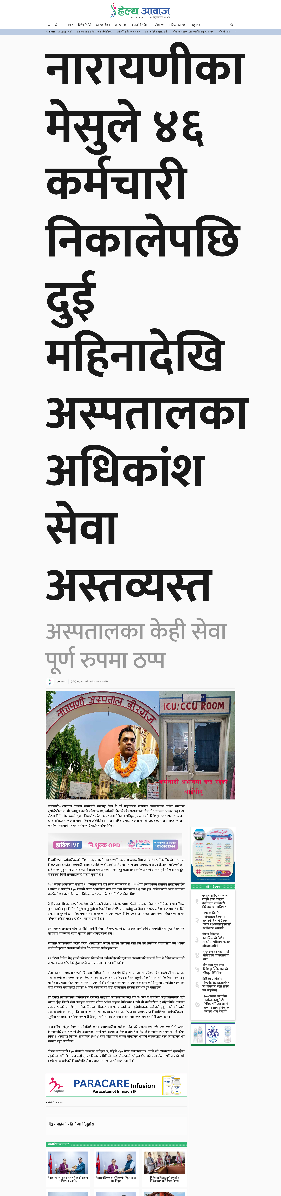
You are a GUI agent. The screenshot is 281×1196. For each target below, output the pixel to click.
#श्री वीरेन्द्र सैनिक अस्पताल (128, 32)
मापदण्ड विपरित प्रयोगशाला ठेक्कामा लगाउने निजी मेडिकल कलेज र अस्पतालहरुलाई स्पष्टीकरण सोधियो (217, 920)
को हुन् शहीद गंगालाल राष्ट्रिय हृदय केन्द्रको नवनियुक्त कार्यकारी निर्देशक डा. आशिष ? (215, 901)
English (195, 25)
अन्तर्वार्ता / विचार (141, 25)
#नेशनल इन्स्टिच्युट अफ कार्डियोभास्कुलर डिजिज (192, 32)
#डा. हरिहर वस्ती (65, 32)
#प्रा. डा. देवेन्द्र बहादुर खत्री (156, 32)
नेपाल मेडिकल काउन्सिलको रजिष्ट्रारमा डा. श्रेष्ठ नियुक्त (116, 1179)
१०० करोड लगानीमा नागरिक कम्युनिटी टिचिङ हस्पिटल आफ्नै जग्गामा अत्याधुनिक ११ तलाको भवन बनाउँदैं (216, 1004)
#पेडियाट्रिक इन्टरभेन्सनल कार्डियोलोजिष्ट (94, 32)
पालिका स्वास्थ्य (177, 25)
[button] (49, 25)
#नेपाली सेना (224, 32)
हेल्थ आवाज (61, 681)
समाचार (68, 25)
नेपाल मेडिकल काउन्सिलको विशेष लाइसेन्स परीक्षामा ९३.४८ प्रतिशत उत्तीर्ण (216, 940)
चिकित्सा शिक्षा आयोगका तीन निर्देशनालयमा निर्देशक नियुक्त (164, 1179)
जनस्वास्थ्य (120, 25)
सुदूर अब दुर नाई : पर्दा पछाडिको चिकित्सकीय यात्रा (216, 955)
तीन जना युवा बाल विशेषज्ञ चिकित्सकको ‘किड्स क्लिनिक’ (215, 969)
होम (57, 25)
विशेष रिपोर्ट (84, 25)
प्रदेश (158, 25)
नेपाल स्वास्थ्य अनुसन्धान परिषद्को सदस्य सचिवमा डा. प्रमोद (68, 1179)
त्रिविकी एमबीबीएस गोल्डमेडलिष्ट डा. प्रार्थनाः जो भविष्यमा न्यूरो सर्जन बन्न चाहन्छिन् (215, 984)
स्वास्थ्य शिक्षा (103, 25)
